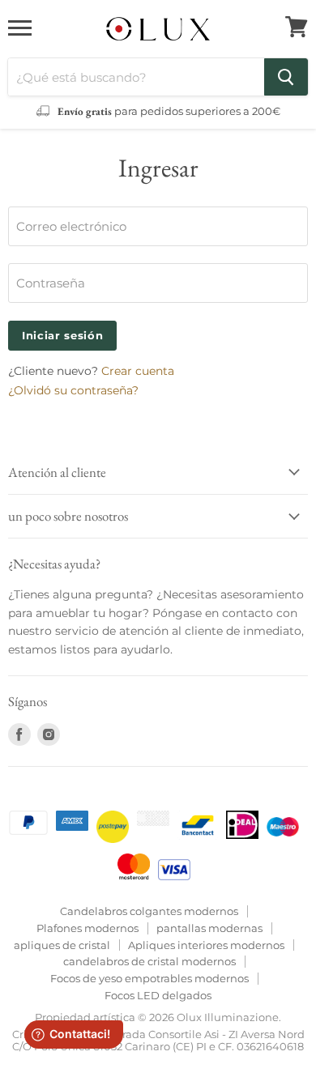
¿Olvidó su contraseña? (73, 390)
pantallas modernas (209, 928)
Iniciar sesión (62, 335)
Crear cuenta (137, 371)
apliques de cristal (62, 945)
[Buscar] (286, 77)
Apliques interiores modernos (206, 945)
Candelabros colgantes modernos (149, 911)
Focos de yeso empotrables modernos (149, 978)
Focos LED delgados (158, 995)
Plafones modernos (87, 928)
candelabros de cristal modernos (149, 961)
